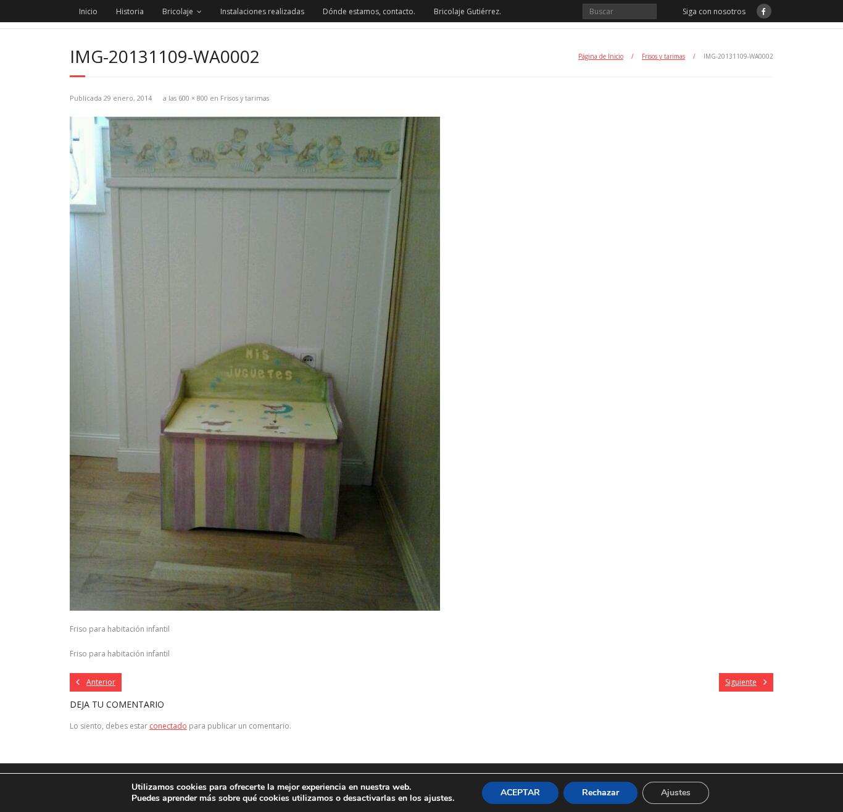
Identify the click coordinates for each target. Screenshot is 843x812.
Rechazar (600, 792)
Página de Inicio (600, 56)
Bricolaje (177, 11)
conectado (168, 726)
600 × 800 (193, 98)
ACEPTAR (520, 792)
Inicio (88, 11)
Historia (130, 11)
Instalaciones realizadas (262, 11)
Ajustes (676, 792)
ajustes (438, 798)
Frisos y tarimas (663, 56)
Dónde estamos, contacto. (369, 11)
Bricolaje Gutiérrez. (467, 11)
